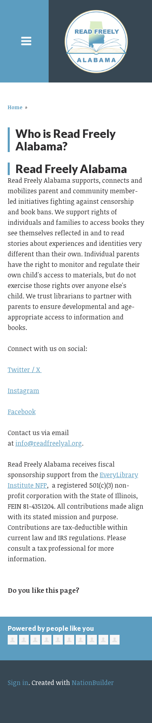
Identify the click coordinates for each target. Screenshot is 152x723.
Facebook (22, 411)
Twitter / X (25, 369)
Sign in (18, 682)
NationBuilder (93, 682)
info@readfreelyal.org (48, 443)
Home (15, 107)
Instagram (23, 390)
